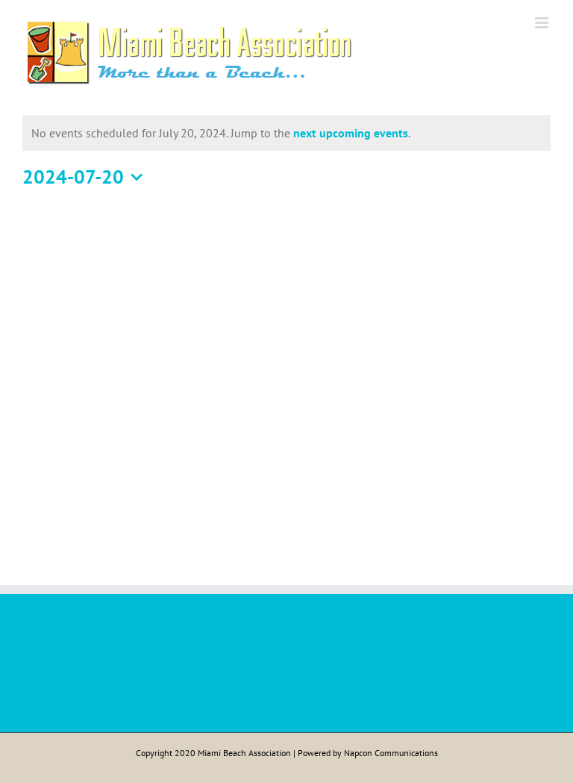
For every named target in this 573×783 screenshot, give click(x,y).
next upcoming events (350, 132)
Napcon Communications (391, 752)
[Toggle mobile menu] (543, 23)
